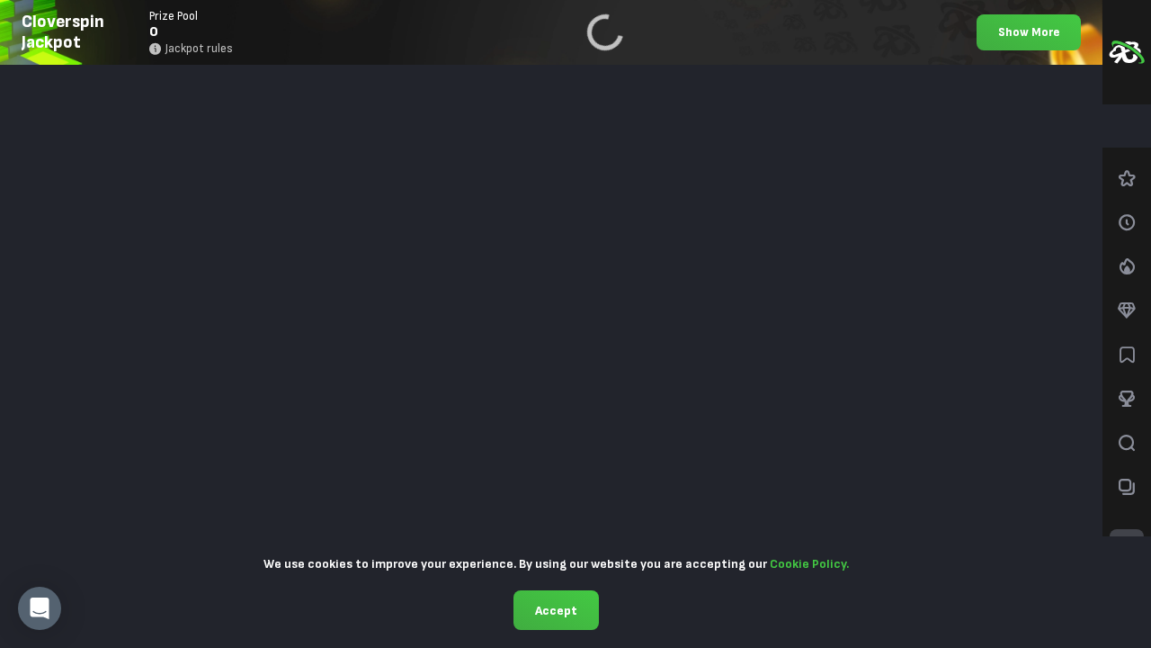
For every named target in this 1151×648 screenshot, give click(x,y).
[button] (39, 608)
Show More (1028, 32)
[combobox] (1126, 126)
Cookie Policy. (809, 564)
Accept (556, 610)
